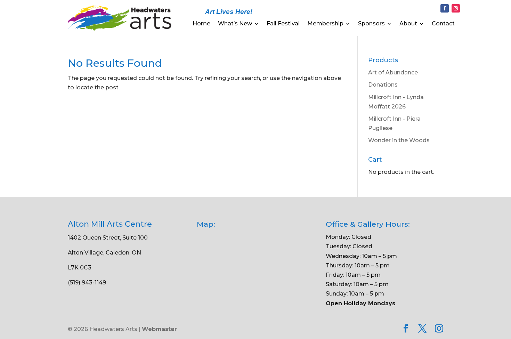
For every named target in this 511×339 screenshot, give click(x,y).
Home (201, 24)
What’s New (235, 24)
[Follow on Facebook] (444, 8)
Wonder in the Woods (399, 140)
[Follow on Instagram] (456, 8)
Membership (325, 24)
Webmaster (159, 329)
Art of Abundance (393, 72)
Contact (443, 24)
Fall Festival (283, 24)
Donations (383, 84)
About (408, 24)
